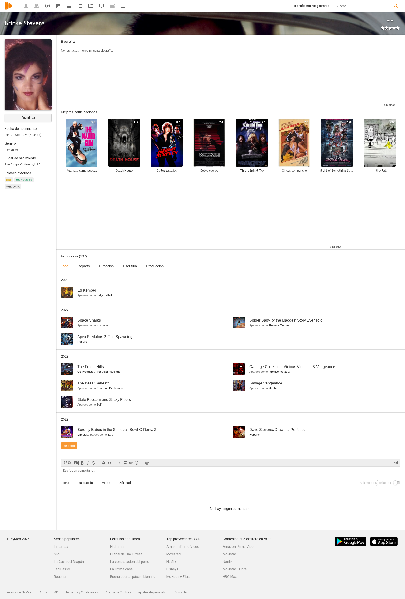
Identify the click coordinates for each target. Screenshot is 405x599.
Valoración (85, 482)
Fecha (65, 482)
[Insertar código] (109, 463)
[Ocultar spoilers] (70, 463)
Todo (64, 266)
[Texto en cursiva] (88, 463)
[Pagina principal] (9, 9)
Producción (155, 266)
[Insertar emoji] (136, 463)
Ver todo (69, 446)
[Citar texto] (104, 463)
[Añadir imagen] (125, 463)
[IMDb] (9, 182)
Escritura (130, 266)
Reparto (84, 266)
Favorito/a (28, 117)
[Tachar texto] (93, 463)
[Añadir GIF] (131, 463)
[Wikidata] (13, 189)
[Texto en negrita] (82, 463)
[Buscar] (395, 5)
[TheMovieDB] (24, 182)
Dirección (106, 266)
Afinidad (125, 482)
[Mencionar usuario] (147, 463)
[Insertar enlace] (120, 463)
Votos (106, 482)
